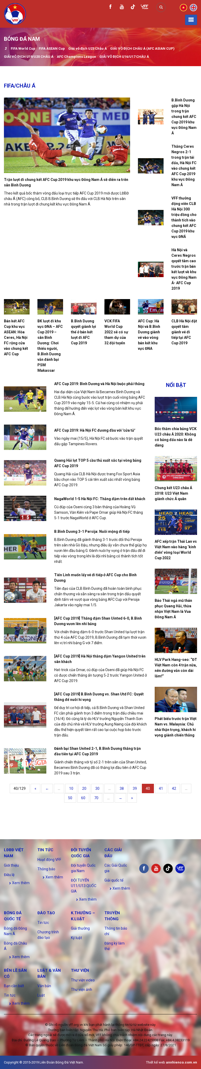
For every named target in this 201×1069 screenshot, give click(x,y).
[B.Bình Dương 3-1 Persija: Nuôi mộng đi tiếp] (25, 546)
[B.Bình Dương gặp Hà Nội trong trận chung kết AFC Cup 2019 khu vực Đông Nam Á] (151, 116)
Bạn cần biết (14, 986)
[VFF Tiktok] (133, 7)
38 (122, 788)
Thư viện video (83, 980)
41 (161, 788)
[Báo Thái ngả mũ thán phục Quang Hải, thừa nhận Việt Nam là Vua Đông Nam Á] (176, 581)
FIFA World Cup (23, 48)
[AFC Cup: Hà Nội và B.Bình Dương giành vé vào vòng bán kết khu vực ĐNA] (151, 307)
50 (70, 798)
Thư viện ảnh (81, 989)
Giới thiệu (11, 865)
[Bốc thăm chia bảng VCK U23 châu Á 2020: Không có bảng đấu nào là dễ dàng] (176, 409)
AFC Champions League (76, 57)
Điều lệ (9, 875)
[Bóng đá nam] (5, 49)
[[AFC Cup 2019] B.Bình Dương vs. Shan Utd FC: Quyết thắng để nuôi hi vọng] (25, 715)
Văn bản (44, 986)
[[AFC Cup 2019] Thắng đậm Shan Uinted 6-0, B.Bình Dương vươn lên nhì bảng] (25, 630)
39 (135, 788)
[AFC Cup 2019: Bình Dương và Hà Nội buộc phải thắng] (25, 399)
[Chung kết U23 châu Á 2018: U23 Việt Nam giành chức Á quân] (176, 468)
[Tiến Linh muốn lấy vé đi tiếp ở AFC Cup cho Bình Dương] (25, 590)
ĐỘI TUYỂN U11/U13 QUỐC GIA (83, 885)
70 (96, 798)
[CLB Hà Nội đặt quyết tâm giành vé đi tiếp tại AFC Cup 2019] (184, 307)
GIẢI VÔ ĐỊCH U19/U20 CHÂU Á (28, 57)
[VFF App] (144, 7)
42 (174, 788)
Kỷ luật (76, 938)
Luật (41, 995)
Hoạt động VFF (49, 860)
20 (84, 788)
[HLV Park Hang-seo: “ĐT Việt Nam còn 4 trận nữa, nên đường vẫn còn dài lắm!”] (176, 640)
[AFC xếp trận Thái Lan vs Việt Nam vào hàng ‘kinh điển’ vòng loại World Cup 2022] (176, 522)
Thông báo (46, 869)
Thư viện (80, 970)
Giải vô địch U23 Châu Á (87, 48)
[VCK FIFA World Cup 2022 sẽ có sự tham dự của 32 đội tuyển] (117, 307)
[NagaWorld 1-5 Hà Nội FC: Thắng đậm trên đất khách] (25, 508)
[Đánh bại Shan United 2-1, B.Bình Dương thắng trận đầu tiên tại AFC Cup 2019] (25, 761)
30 (97, 788)
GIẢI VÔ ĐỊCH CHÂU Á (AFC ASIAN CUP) (142, 48)
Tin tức (45, 850)
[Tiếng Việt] (183, 7)
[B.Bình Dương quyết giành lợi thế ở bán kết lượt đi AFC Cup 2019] (84, 307)
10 (71, 788)
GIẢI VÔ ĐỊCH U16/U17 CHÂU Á (124, 57)
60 (83, 798)
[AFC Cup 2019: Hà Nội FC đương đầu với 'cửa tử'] (25, 437)
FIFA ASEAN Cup (52, 48)
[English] (193, 7)
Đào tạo (46, 913)
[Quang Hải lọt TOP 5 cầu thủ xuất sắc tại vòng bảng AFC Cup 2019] (25, 472)
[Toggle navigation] (191, 20)
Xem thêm (20, 883)
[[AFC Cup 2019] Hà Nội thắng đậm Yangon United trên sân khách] (25, 668)
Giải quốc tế (113, 880)
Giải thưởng (80, 928)
